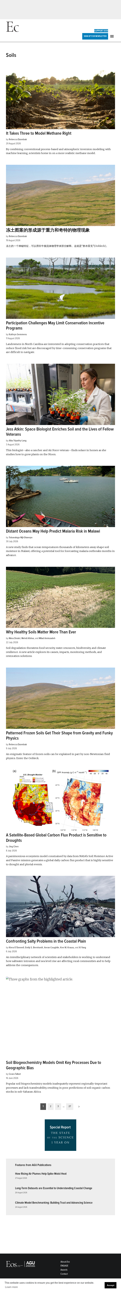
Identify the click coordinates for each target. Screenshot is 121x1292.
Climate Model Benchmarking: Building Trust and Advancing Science (53, 1203)
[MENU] (112, 36)
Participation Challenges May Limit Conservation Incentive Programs (55, 325)
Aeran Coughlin (51, 947)
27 (70, 1106)
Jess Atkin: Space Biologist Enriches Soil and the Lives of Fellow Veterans (60, 431)
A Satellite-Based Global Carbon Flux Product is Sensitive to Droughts (56, 837)
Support (101, 30)
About (65, 1261)
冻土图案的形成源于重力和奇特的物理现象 (48, 230)
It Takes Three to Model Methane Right (38, 133)
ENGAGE (64, 1265)
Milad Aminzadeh (47, 638)
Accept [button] (110, 1285)
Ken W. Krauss (67, 947)
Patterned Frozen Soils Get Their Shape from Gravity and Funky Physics (59, 735)
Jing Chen (14, 846)
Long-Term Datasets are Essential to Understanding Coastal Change (53, 1188)
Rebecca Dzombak (18, 139)
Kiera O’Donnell (16, 947)
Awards (63, 1269)
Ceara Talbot (15, 1074)
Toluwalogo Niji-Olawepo (20, 537)
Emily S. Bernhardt (34, 947)
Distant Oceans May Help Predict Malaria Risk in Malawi (53, 531)
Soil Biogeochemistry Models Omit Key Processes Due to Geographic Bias (53, 1065)
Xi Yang (82, 947)
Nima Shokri (14, 638)
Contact (64, 1273)
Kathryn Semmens (18, 334)
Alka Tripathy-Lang (17, 440)
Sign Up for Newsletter (95, 36)
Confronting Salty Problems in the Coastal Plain (46, 941)
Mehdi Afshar (27, 638)
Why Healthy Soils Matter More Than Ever (41, 632)
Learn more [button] (11, 1287)
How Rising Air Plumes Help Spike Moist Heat (40, 1174)
